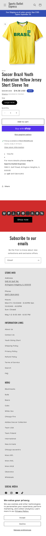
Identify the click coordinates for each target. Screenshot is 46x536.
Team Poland (10, 433)
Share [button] (7, 186)
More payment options (23, 134)
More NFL (9, 455)
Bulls (7, 395)
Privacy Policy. (22, 511)
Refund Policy (11, 357)
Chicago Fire (10, 417)
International (10, 439)
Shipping (5, 94)
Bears (7, 400)
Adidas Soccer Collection (16, 422)
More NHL (9, 461)
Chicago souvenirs (13, 450)
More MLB (9, 466)
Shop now (23, 219)
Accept (22, 518)
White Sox (9, 411)
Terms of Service (12, 362)
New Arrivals (10, 444)
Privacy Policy (11, 351)
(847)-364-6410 (12, 294)
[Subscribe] (38, 260)
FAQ (6, 373)
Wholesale (9, 477)
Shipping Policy (11, 346)
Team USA (9, 428)
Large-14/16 (9, 103)
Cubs (7, 406)
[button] (5, 5)
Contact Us (9, 335)
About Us (9, 329)
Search (8, 368)
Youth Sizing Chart (13, 340)
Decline (22, 524)
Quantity (5, 108)
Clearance (9, 472)
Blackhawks (10, 389)
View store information (14, 147)
